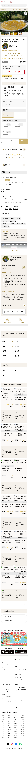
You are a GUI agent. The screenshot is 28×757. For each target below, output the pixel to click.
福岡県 (22, 733)
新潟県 (15, 721)
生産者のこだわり (7, 272)
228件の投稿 (22, 58)
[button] (14, 154)
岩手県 (15, 715)
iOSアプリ (17, 705)
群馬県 (9, 719)
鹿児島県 (10, 737)
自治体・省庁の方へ (19, 679)
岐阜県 (3, 725)
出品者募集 (17, 662)
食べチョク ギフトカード (20, 700)
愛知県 (15, 725)
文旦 (10, 209)
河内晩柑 (15, 209)
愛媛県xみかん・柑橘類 (8, 224)
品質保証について (5, 667)
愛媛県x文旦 (6, 226)
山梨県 (15, 723)
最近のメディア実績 (8, 291)
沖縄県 (15, 737)
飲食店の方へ (4, 669)
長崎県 (9, 735)
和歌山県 (10, 729)
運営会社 (3, 687)
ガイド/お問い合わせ (6, 689)
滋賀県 (3, 727)
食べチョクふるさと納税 (20, 687)
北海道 (3, 715)
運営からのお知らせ (6, 691)
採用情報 (3, 706)
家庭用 (18, 218)
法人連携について (18, 677)
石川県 (3, 723)
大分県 (22, 735)
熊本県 (15, 735)
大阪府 (15, 727)
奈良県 (3, 729)
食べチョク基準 (5, 664)
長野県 (22, 723)
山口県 (15, 731)
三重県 (22, 725)
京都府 (9, 727)
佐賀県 (3, 735)
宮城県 (22, 715)
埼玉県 (15, 719)
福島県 (15, 717)
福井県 (9, 723)
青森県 (9, 715)
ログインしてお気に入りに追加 (15, 78)
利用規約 (3, 694)
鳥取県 (15, 729)
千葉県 (22, 719)
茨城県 (22, 717)
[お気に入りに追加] (25, 13)
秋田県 (3, 717)
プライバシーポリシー (6, 696)
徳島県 (22, 731)
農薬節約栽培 (6, 218)
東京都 (3, 721)
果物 (6, 206)
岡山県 (3, 731)
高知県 (15, 733)
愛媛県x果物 (13, 221)
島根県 (22, 729)
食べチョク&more (18, 703)
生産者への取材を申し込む (20, 669)
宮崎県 (3, 737)
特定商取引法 (4, 698)
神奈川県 (10, 721)
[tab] (4, 141)
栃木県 (3, 719)
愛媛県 (7, 213)
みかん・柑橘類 (13, 206)
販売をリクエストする (14, 72)
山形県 (9, 717)
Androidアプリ (18, 707)
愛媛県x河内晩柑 (21, 224)
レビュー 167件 (15, 58)
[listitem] (7, 341)
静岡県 (9, 725)
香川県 (3, 733)
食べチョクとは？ (5, 662)
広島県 (9, 731)
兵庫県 (22, 727)
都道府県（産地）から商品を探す (10, 712)
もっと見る (15, 250)
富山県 (22, 721)
